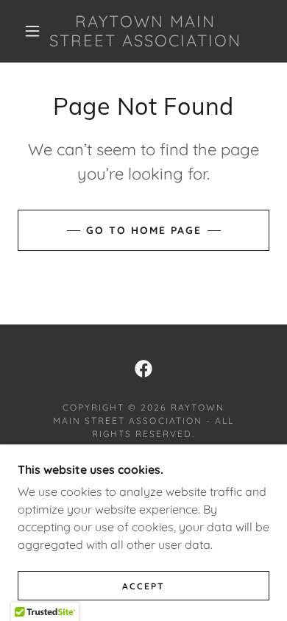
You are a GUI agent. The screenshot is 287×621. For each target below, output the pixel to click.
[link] (145, 31)
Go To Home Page (144, 230)
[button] (32, 31)
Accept (143, 586)
